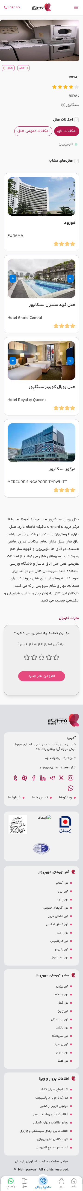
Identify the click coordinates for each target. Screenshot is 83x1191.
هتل (24, 1187)
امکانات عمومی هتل (33, 131)
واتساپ (10, 1187)
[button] (70, 278)
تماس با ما (40, 797)
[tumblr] (15, 778)
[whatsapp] (71, 788)
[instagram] (71, 778)
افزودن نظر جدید (41, 676)
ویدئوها (65, 797)
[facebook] (34, 778)
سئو (44, 1161)
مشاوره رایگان (43, 1187)
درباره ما (14, 797)
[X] (62, 778)
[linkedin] (43, 778)
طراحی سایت (59, 1161)
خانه (73, 1187)
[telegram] (52, 778)
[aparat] (25, 778)
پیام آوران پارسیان (27, 1161)
